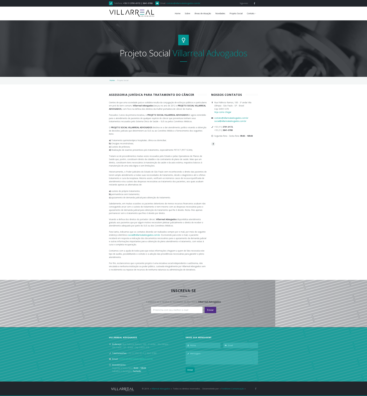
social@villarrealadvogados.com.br (144, 235)
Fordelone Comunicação (232, 388)
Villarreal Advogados (160, 388)
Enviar (210, 310)
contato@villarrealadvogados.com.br (183, 3)
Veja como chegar (222, 112)
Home (112, 80)
